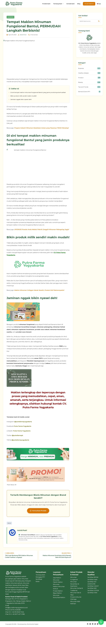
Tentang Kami (57, 3)
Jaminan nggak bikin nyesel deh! (20, 99)
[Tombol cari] (99, 21)
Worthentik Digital (32, 624)
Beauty (89, 82)
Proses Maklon (58, 591)
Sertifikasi (39, 579)
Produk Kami (46, 3)
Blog (78, 3)
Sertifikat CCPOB (93, 590)
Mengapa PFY (40, 577)
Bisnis (9, 523)
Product (89, 77)
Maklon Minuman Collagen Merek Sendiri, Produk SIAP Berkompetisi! (39, 290)
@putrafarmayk (17, 435)
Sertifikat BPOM (93, 577)
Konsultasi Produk (39, 511)
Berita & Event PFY (89, 91)
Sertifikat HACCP (93, 586)
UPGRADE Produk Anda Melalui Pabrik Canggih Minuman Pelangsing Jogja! (41, 229)
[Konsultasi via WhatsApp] (101, 622)
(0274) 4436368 (15, 610)
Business (10, 17)
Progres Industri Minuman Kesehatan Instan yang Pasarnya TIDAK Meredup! (41, 128)
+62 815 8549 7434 (18, 612)
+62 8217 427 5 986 (18, 614)
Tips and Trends (89, 87)
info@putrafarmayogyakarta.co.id (16, 607)
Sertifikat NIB (92, 588)
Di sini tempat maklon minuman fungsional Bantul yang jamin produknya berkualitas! (38, 92)
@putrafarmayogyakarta (23, 421)
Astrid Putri (23, 35)
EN (100, 3)
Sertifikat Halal (92, 579)
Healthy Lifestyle (89, 73)
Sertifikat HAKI (92, 592)
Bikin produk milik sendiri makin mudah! (23, 96)
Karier (38, 581)
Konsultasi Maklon (59, 597)
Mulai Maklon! (89, 3)
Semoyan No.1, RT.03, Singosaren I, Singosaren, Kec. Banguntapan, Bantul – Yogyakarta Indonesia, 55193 (18, 601)
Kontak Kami (70, 3)
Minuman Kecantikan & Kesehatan (74, 584)
